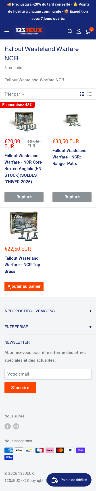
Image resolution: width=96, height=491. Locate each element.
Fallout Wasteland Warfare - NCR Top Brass (22, 265)
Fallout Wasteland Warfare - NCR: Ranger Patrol (69, 157)
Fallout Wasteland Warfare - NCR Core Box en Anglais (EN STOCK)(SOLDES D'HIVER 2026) (23, 169)
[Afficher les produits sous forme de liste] (90, 94)
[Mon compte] (79, 31)
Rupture (24, 196)
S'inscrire (20, 387)
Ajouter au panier (24, 286)
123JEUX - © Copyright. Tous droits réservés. (42, 480)
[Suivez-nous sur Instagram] (16, 426)
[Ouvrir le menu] (6, 31)
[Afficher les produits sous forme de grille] (82, 94)
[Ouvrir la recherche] (70, 31)
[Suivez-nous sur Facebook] (7, 426)
